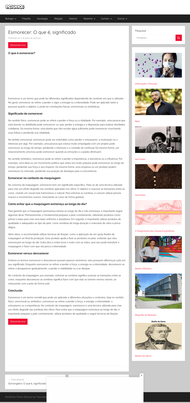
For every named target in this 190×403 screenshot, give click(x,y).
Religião (58, 18)
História (73, 18)
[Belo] (158, 103)
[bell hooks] (158, 140)
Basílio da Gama (143, 356)
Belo (137, 121)
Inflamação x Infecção (146, 83)
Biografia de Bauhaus (145, 315)
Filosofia (26, 18)
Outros (120, 18)
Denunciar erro (17, 45)
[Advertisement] (67, 76)
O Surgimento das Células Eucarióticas (154, 231)
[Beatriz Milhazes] (158, 250)
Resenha (88, 18)
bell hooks (140, 159)
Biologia (9, 18)
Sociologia (42, 18)
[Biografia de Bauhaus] (158, 292)
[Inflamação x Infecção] (158, 66)
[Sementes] (158, 177)
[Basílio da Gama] (158, 336)
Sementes (140, 195)
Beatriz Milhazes (143, 268)
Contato (105, 18)
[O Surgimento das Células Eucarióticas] (158, 213)
